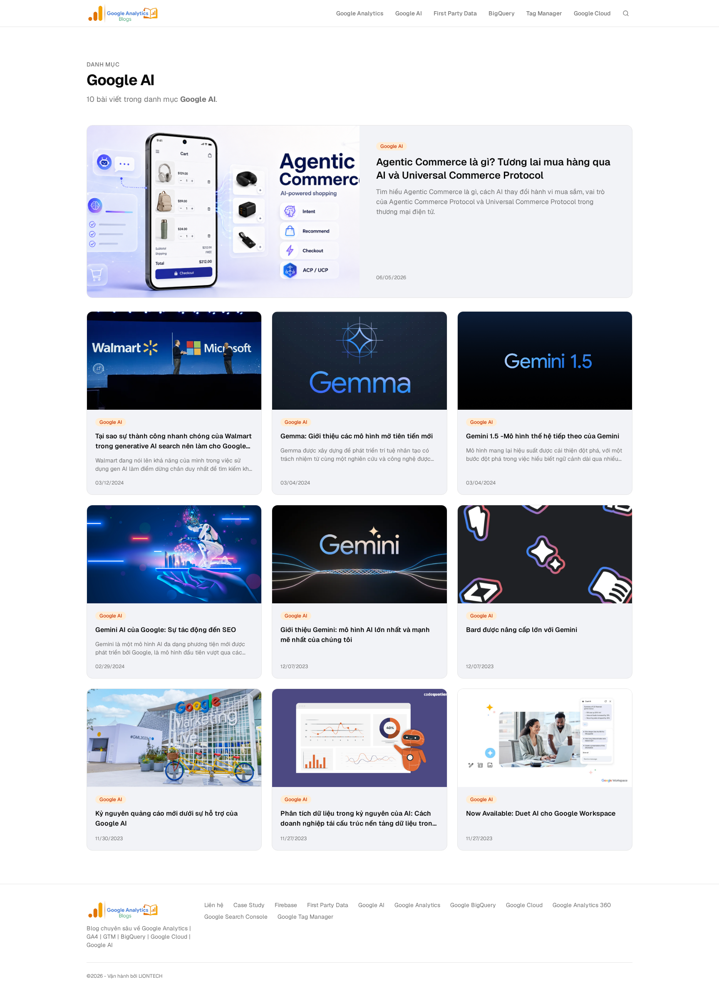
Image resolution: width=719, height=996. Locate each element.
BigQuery (501, 13)
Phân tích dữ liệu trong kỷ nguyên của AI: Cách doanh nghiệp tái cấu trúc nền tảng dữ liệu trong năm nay (358, 823)
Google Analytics (360, 13)
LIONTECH (151, 976)
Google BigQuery (473, 905)
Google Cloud (592, 13)
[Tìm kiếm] (625, 13)
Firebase (286, 905)
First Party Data (455, 13)
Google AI (408, 13)
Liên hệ (213, 905)
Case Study (249, 905)
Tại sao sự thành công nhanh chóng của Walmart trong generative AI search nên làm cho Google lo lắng (173, 446)
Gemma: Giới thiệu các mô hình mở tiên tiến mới (356, 436)
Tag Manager (544, 13)
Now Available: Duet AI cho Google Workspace (540, 813)
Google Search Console (236, 916)
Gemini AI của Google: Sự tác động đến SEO (165, 629)
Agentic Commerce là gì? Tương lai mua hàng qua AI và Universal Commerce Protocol (493, 168)
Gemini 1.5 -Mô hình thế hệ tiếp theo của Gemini (542, 436)
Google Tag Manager (305, 916)
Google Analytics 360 (582, 905)
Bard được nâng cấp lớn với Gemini (521, 629)
